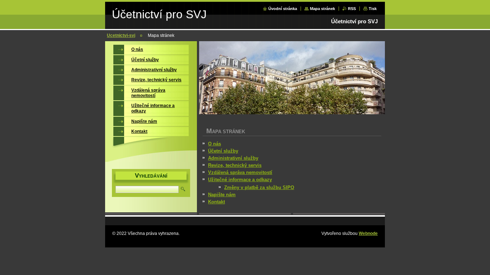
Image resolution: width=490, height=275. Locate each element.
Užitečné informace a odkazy (240, 179)
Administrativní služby (233, 158)
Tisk (373, 8)
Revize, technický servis (235, 165)
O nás (214, 143)
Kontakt (216, 201)
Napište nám (222, 194)
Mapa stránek (322, 8)
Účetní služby (223, 151)
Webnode (368, 233)
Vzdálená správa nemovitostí (240, 172)
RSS (352, 8)
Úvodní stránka (282, 8)
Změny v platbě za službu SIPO (259, 187)
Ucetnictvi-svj (121, 35)
